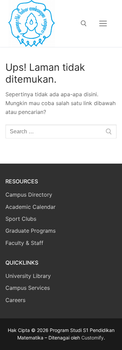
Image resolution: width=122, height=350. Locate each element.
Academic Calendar (30, 206)
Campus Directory (28, 194)
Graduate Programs (30, 230)
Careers (15, 300)
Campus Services (27, 287)
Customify (92, 337)
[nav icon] (103, 23)
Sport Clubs (20, 218)
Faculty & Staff (24, 242)
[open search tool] (84, 23)
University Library (28, 275)
